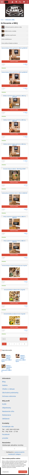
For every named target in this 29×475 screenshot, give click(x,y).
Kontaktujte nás (8, 426)
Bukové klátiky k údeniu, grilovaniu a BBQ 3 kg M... (7, 358)
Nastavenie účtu (8, 411)
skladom (4, 68)
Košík (4, 404)
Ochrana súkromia (9, 396)
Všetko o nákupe (8, 389)
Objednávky (6, 408)
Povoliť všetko (22, 471)
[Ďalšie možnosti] (27, 2)
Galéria (5, 385)
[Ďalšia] (24, 344)
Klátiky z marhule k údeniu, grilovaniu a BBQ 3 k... (7, 368)
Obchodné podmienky (10, 392)
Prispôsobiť (5, 471)
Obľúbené (5, 419)
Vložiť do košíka (14, 61)
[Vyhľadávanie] (20, 2)
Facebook (6, 434)
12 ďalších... (23, 339)
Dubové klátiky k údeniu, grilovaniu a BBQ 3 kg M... (21, 358)
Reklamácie (6, 415)
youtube (5, 438)
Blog (3, 381)
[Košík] (24, 2)
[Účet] (12, 2)
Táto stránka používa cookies (11, 458)
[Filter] (16, 2)
